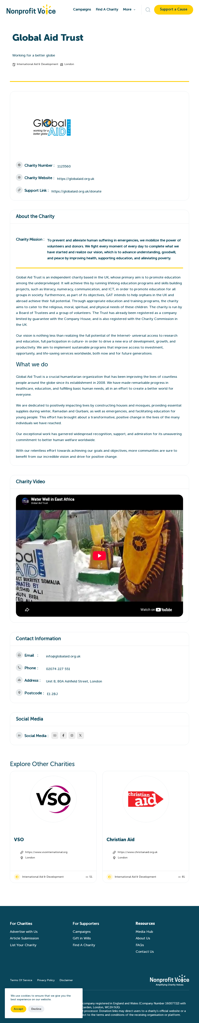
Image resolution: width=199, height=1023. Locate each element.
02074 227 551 (58, 669)
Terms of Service (21, 980)
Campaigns (82, 9)
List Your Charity (23, 945)
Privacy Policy (46, 980)
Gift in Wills (82, 938)
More (127, 9)
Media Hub (144, 932)
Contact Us (146, 952)
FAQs (140, 945)
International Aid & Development (37, 64)
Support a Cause (173, 9)
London (69, 64)
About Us (143, 938)
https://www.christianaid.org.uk (137, 852)
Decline (36, 1009)
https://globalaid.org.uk (75, 179)
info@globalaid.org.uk (63, 656)
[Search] (148, 9)
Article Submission (24, 938)
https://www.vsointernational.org (46, 852)
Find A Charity (107, 9)
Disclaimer (66, 980)
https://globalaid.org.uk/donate (76, 191)
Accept (18, 1009)
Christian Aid (120, 839)
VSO (19, 839)
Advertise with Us (24, 932)
